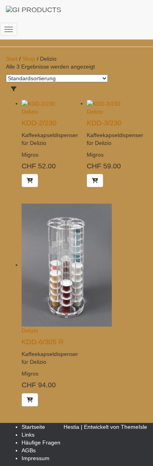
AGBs (29, 450)
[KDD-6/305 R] (67, 265)
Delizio (30, 111)
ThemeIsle (134, 427)
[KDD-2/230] (38, 103)
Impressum (35, 458)
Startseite (33, 427)
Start (12, 59)
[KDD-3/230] (103, 103)
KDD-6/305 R (43, 342)
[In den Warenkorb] (30, 180)
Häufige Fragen (41, 442)
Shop (28, 59)
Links (28, 435)
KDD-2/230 (39, 123)
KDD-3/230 (104, 123)
